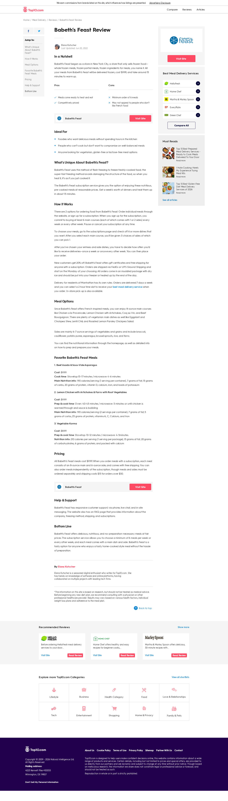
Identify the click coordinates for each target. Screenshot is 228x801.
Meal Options (31, 64)
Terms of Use (119, 750)
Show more (183, 627)
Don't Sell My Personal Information (41, 782)
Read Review (75, 655)
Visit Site (140, 118)
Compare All (181, 125)
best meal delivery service (127, 286)
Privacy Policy (136, 750)
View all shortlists (180, 677)
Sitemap (149, 750)
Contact (178, 750)
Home (26, 19)
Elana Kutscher (68, 45)
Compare (172, 9)
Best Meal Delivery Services (181, 73)
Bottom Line (30, 91)
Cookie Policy (104, 750)
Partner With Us (164, 750)
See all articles (170, 199)
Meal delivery (39, 19)
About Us (89, 750)
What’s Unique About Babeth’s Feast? (32, 49)
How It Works (31, 58)
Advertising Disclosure (159, 2)
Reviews (186, 9)
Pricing (28, 79)
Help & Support (32, 85)
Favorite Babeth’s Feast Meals (33, 72)
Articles (201, 9)
